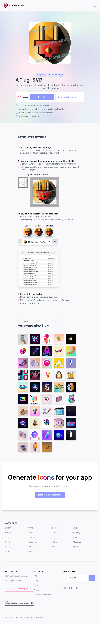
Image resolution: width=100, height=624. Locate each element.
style (56, 74)
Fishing (8, 546)
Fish (7, 537)
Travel (30, 551)
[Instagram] (76, 588)
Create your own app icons (48, 495)
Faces (53, 532)
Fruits (53, 537)
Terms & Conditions (42, 594)
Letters (54, 542)
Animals (31, 528)
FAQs (36, 576)
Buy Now (42, 97)
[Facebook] (70, 588)
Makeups (77, 542)
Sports (76, 546)
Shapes (76, 528)
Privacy (37, 590)
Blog (36, 580)
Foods (8, 532)
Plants (30, 546)
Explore (8, 528)
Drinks (30, 532)
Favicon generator (13, 580)
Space (53, 546)
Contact (37, 585)
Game (7, 542)
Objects (54, 528)
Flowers (31, 537)
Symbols (8, 551)
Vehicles (76, 537)
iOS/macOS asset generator (17, 576)
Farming (76, 532)
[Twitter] (65, 588)
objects (41, 74)
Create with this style (67, 97)
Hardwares (32, 542)
